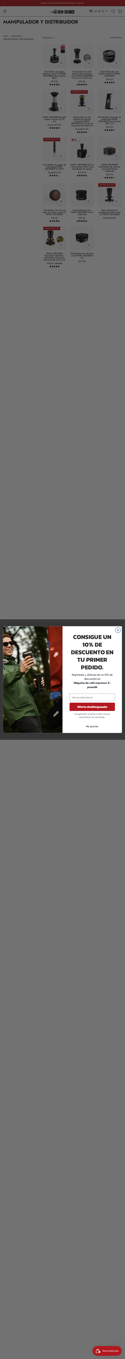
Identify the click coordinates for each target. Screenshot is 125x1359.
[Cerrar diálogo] (118, 630)
